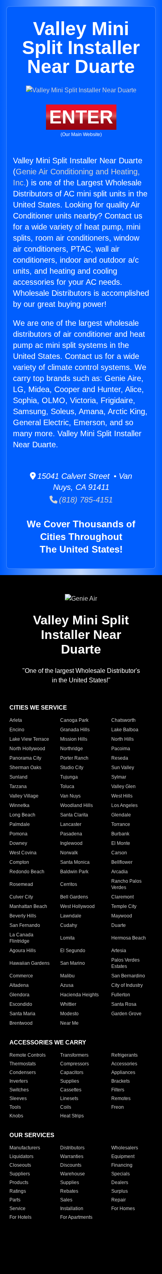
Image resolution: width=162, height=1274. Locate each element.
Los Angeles (124, 805)
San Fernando (24, 925)
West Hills (122, 796)
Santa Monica (75, 862)
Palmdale (19, 824)
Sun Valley (122, 767)
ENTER (81, 116)
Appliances (123, 1072)
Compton (19, 862)
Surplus (119, 1191)
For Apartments (76, 1217)
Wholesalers (124, 1148)
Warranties (71, 1156)
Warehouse (72, 1174)
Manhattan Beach (28, 906)
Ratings (17, 1191)
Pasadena (71, 834)
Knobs (16, 1116)
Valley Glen (123, 786)
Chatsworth (123, 720)
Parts (14, 1200)
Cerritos (68, 884)
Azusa (67, 985)
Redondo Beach (26, 871)
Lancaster (70, 824)
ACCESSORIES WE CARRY (47, 1042)
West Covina (23, 853)
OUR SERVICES (31, 1135)
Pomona (18, 834)
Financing (122, 1165)
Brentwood (21, 1023)
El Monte (120, 843)
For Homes (123, 1208)
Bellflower (122, 862)
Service (17, 1208)
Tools (15, 1107)
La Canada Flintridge (21, 938)
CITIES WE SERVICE (38, 707)
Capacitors (71, 1072)
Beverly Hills (22, 916)
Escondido (20, 1004)
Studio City (71, 767)
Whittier (68, 1004)
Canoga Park (74, 720)
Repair (118, 1200)
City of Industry (127, 985)
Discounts (70, 1165)
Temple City (123, 906)
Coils (65, 1107)
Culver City (21, 897)
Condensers (22, 1072)
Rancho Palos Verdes (126, 884)
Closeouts (20, 1165)
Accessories (124, 1064)
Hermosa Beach (128, 938)
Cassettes (70, 1090)
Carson (119, 853)
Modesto (69, 1013)
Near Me (69, 1023)
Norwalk (69, 853)
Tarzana (18, 786)
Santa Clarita (74, 815)
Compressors (74, 1064)
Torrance (120, 824)
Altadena (19, 985)
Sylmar (118, 777)
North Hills (122, 739)
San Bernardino (128, 976)
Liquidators (21, 1156)
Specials (120, 1174)
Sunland (18, 777)
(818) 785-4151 (85, 499)
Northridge (71, 748)
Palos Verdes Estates (125, 963)
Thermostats (22, 1064)
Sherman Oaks (25, 767)
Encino (16, 729)
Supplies (69, 1081)
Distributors (72, 1148)
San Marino (72, 963)
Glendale (121, 815)
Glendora (19, 995)
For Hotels (20, 1217)
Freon (117, 1107)
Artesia (118, 950)
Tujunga (69, 777)
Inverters (18, 1081)
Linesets (69, 1098)
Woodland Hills (76, 805)
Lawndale (70, 916)
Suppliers (19, 1174)
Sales (66, 1200)
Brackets (120, 1081)
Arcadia (119, 871)
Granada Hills (75, 729)
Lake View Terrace (29, 739)
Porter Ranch (74, 758)
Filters (117, 1090)
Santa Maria (22, 1013)
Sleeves (18, 1098)
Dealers (119, 1182)
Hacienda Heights (79, 995)
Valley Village (24, 796)
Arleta (15, 720)
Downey (18, 843)
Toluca (67, 786)
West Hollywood (77, 906)
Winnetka (19, 805)
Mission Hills (73, 739)
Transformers (74, 1055)
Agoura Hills (22, 950)
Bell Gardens (74, 897)
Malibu (67, 976)
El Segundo (72, 950)
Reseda (119, 758)
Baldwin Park (74, 871)
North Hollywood (27, 748)
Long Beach (22, 815)
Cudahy (68, 925)
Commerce (21, 976)
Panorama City (25, 758)
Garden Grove (126, 1013)
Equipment (122, 1156)
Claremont (122, 897)
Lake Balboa (124, 729)
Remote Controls (27, 1055)
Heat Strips (72, 1116)
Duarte (118, 925)
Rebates (69, 1191)
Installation (71, 1208)
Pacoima (120, 748)
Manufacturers (24, 1148)
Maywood (121, 916)
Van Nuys (70, 796)
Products (18, 1182)
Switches (19, 1090)
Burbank (120, 834)
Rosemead (21, 884)
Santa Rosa (123, 1004)
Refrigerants (124, 1055)
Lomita (67, 938)
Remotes (121, 1098)
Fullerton (120, 995)
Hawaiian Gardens (29, 963)
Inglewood (71, 843)
